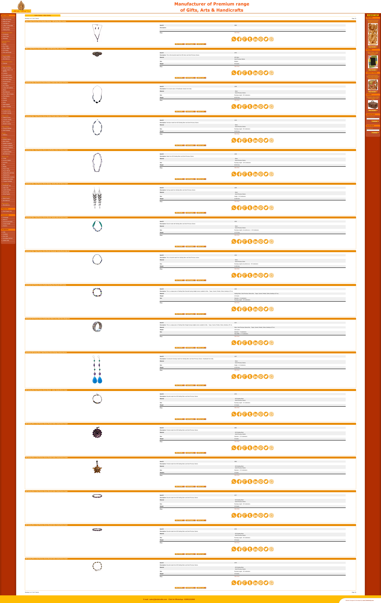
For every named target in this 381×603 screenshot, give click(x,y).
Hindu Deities (6, 149)
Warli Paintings (6, 130)
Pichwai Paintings (7, 128)
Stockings (5, 38)
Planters (5, 98)
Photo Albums (6, 96)
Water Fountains (7, 106)
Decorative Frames (7, 77)
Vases (4, 102)
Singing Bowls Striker (8, 179)
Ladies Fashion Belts (8, 25)
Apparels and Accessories (8, 17)
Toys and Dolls (5, 184)
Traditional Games (6, 196)
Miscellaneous (6, 58)
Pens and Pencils (7, 52)
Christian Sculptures (8, 145)
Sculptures (4, 137)
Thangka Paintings (7, 181)
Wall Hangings (6, 104)
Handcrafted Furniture (7, 61)
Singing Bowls (6, 175)
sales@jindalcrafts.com (158, 599)
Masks (4, 89)
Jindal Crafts (6, 240)
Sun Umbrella (6, 27)
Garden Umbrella (7, 113)
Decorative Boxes (7, 75)
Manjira (4, 166)
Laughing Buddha (7, 151)
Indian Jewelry (5, 116)
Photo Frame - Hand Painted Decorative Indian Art (373, 53)
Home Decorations (6, 66)
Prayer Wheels (6, 170)
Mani (4, 164)
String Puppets (6, 194)
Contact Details (6, 223)
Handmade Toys (7, 185)
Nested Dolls (6, 191)
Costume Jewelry (7, 119)
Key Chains (6, 46)
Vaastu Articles (5, 203)
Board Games (6, 198)
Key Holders (6, 85)
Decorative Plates (7, 79)
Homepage (5, 217)
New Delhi (5, 236)
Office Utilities (6, 48)
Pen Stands (6, 50)
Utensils (5, 100)
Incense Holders (7, 160)
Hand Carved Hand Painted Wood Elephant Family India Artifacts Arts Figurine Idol (373, 77)
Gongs (4, 158)
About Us (5, 219)
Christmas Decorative (7, 32)
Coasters (5, 73)
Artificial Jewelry (7, 117)
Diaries (4, 44)
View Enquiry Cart (7, 211)
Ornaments (5, 34)
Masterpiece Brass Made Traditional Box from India (373, 98)
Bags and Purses (7, 19)
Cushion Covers (7, 111)
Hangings (5, 83)
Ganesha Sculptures (8, 147)
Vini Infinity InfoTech (8, 238)
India (4, 232)
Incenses (5, 162)
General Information (8, 221)
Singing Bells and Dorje (8, 172)
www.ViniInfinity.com (368, 600)
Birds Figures (6, 141)
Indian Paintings (5, 126)
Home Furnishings (6, 109)
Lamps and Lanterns (8, 87)
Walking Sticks (6, 29)
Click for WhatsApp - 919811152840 (181, 599)
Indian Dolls (6, 187)
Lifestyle (4, 133)
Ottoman (5, 63)
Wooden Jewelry (7, 123)
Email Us (5, 225)
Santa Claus (6, 36)
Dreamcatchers (7, 81)
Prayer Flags (6, 168)
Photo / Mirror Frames (8, 94)
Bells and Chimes (7, 67)
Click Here (236, 32)
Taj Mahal (5, 234)
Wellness (5, 134)
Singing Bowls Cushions (8, 177)
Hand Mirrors (6, 23)
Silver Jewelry (6, 121)
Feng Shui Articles (6, 55)
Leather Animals (7, 189)
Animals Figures (7, 139)
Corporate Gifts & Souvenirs (6, 42)
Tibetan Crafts (5, 156)
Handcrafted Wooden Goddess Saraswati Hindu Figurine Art (373, 21)
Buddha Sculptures (7, 143)
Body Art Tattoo (6, 21)
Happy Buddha (6, 56)
